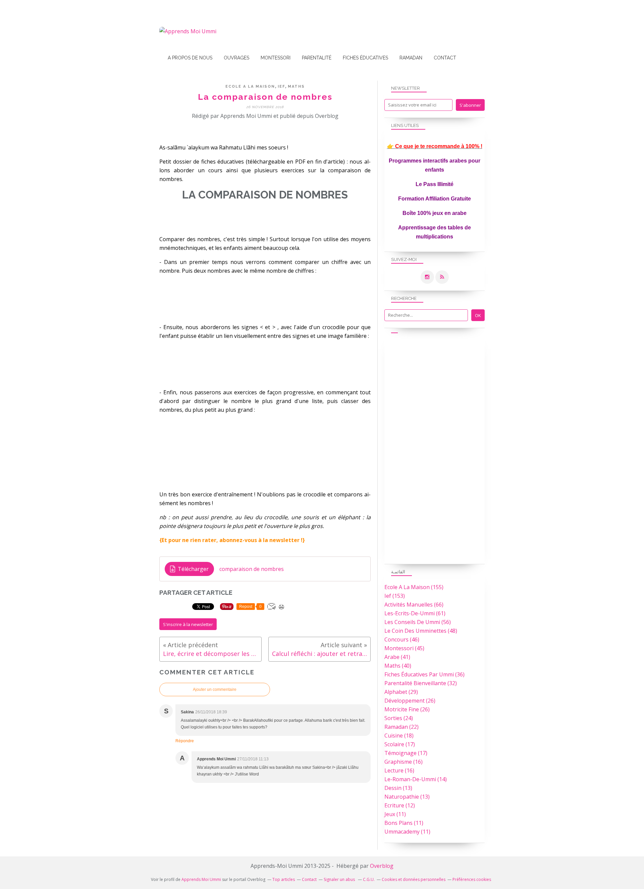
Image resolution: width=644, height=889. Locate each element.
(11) (395, 814)
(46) (401, 639)
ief (281, 86)
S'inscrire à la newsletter (188, 624)
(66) (413, 604)
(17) (399, 744)
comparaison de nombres (251, 569)
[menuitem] (190, 57)
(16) (403, 761)
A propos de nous (190, 57)
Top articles (283, 879)
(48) (420, 630)
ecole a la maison (250, 86)
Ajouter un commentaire (214, 689)
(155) (413, 587)
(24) (398, 718)
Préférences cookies (471, 879)
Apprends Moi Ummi (201, 879)
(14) (415, 779)
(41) (397, 657)
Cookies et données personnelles (413, 879)
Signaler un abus (340, 879)
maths (296, 86)
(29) (401, 692)
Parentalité (316, 57)
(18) (399, 735)
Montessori (275, 57)
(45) (404, 648)
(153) (394, 595)
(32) (420, 683)
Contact (445, 57)
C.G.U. (369, 879)
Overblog (381, 866)
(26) (409, 700)
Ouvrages (236, 57)
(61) (414, 613)
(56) (417, 622)
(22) (401, 726)
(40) (397, 665)
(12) (399, 805)
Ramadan (410, 57)
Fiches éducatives (365, 57)
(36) (424, 674)
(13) (398, 788)
